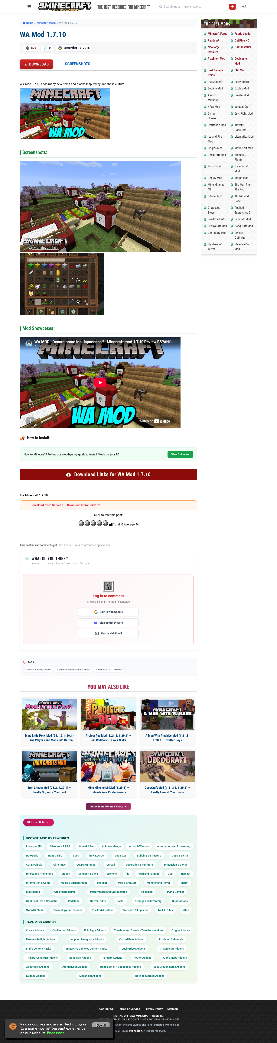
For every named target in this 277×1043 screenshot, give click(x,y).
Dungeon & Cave (88, 873)
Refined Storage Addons (149, 975)
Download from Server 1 (47, 505)
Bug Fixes (120, 855)
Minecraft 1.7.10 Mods (110, 669)
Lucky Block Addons (133, 948)
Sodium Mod (215, 88)
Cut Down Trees (86, 864)
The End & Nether (102, 910)
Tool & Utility (165, 910)
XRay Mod (214, 107)
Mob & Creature (127, 882)
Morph (184, 882)
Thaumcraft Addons (172, 948)
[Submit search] (232, 7)
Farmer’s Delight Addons (40, 939)
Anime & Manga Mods (39, 669)
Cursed (110, 864)
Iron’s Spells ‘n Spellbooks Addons (120, 966)
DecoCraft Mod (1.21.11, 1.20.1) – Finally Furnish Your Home (167, 790)
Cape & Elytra (180, 855)
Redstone (74, 901)
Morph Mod (241, 178)
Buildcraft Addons (80, 957)
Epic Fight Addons (95, 930)
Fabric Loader (243, 33)
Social (120, 901)
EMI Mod (240, 70)
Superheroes (180, 901)
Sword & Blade (35, 910)
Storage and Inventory (148, 901)
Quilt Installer (243, 47)
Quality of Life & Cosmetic (41, 901)
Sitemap (172, 1008)
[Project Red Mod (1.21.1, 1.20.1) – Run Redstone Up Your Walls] (108, 714)
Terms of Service (129, 1008)
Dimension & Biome (175, 864)
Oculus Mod (242, 88)
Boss (76, 855)
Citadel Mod (215, 196)
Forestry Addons (112, 957)
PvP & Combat (175, 891)
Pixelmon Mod (216, 58)
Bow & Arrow (96, 855)
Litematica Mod (244, 136)
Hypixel (185, 873)
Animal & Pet (86, 846)
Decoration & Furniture (139, 864)
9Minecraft (135, 1030)
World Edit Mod (244, 148)
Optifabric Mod (217, 125)
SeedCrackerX (216, 219)
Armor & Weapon (139, 846)
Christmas (59, 864)
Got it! (101, 1025)
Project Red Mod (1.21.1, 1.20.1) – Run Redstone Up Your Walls (108, 738)
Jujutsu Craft (242, 107)
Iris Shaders (215, 82)
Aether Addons (142, 957)
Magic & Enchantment (74, 882)
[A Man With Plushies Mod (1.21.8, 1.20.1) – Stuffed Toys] (167, 714)
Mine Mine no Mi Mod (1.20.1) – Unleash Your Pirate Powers (108, 790)
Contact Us (106, 1008)
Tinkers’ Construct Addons (42, 957)
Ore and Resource (65, 891)
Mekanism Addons (90, 975)
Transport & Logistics (135, 910)
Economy (111, 873)
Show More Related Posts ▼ (108, 806)
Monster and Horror (158, 882)
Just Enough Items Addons (169, 966)
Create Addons (35, 930)
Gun (170, 873)
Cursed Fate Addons (131, 939)
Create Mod (242, 95)
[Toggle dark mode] (244, 6)
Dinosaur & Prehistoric (39, 873)
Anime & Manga (111, 846)
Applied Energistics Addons (87, 939)
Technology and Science (67, 910)
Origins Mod (215, 148)
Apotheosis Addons (37, 966)
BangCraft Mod (244, 226)
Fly (127, 873)
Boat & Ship (55, 855)
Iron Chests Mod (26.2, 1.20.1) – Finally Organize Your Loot (49, 790)
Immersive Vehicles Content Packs (86, 948)
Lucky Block (242, 82)
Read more (56, 1033)
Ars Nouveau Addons (74, 966)
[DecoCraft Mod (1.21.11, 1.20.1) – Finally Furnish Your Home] (167, 766)
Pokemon (147, 891)
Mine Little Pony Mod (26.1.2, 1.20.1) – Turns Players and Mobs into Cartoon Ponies (49, 738)
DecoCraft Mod (217, 155)
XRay (186, 910)
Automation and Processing (173, 846)
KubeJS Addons (35, 975)
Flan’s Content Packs (38, 948)
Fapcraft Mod (243, 219)
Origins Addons (181, 930)
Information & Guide (38, 882)
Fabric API (214, 40)
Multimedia (33, 891)
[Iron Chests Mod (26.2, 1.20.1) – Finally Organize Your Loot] (49, 766)
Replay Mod (215, 178)
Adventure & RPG (60, 846)
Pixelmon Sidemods (171, 939)
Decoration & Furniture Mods (74, 669)
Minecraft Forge (217, 33)
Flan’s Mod (214, 166)
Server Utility (98, 901)
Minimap (102, 882)
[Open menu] (29, 7)
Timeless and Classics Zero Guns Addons (138, 930)
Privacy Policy (154, 1008)
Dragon (65, 873)
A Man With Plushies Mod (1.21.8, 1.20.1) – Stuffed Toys (167, 738)
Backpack (32, 855)
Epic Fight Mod (244, 113)
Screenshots (77, 64)
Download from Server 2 (83, 505)
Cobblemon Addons (64, 930)
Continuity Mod (217, 233)
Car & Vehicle (34, 864)
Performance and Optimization (108, 891)
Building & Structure (149, 855)
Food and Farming (148, 873)
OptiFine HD (242, 40)
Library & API (34, 846)
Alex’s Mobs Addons (175, 957)
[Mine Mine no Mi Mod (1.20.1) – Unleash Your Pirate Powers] (108, 766)
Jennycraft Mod (217, 226)
